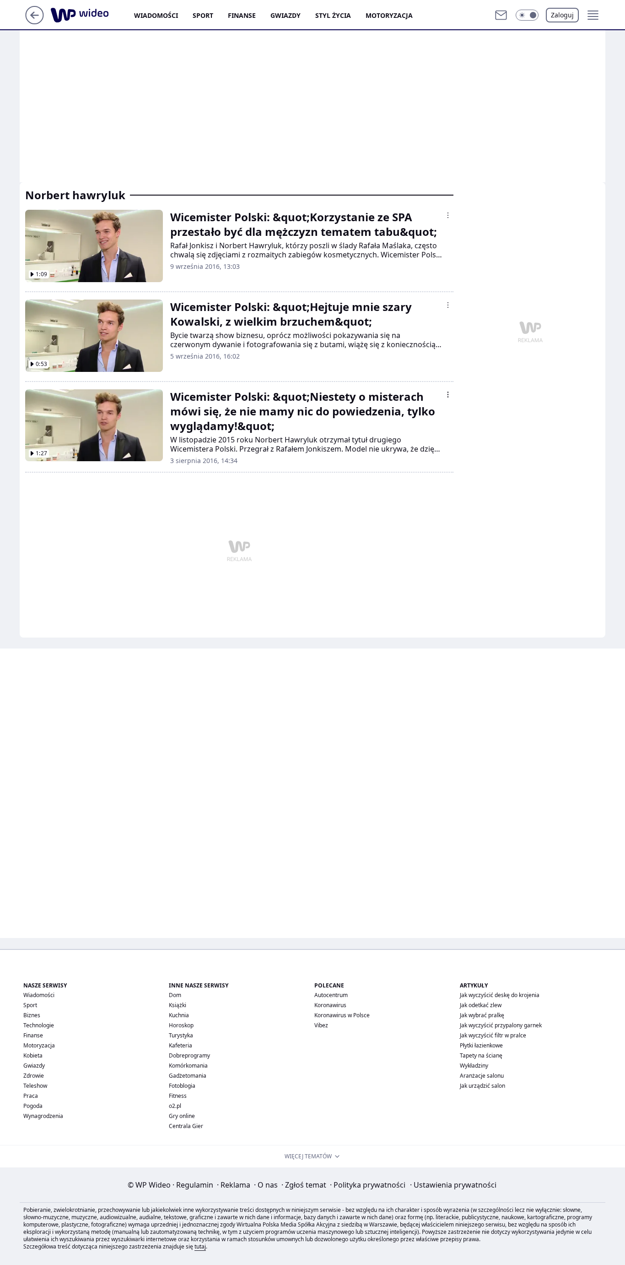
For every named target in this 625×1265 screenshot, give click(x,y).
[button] (527, 15)
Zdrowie (33, 1076)
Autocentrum (331, 995)
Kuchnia (179, 1015)
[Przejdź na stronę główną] (34, 21)
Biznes (31, 1015)
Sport (203, 15)
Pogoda (33, 1106)
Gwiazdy (285, 15)
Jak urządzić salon (482, 1086)
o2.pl (175, 1106)
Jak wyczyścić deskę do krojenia (499, 995)
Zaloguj (562, 15)
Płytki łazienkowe (481, 1045)
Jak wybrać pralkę (482, 1015)
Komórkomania (188, 1065)
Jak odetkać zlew (480, 1005)
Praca (30, 1096)
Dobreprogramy (189, 1055)
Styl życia (333, 15)
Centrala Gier (186, 1126)
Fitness (178, 1096)
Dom (175, 995)
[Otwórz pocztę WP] (501, 15)
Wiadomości (156, 15)
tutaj (200, 1246)
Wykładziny (474, 1065)
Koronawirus (330, 1005)
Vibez (321, 1025)
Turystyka (181, 1035)
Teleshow (35, 1086)
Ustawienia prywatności (453, 1185)
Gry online (182, 1116)
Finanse (242, 15)
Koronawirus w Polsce (342, 1015)
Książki (177, 1005)
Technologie (38, 1025)
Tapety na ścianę (481, 1055)
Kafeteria (180, 1045)
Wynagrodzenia (43, 1116)
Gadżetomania (187, 1076)
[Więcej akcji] (447, 215)
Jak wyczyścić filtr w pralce (493, 1035)
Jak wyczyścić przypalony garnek (501, 1025)
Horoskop (181, 1025)
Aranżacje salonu (482, 1076)
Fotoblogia (182, 1086)
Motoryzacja (389, 15)
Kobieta (33, 1055)
